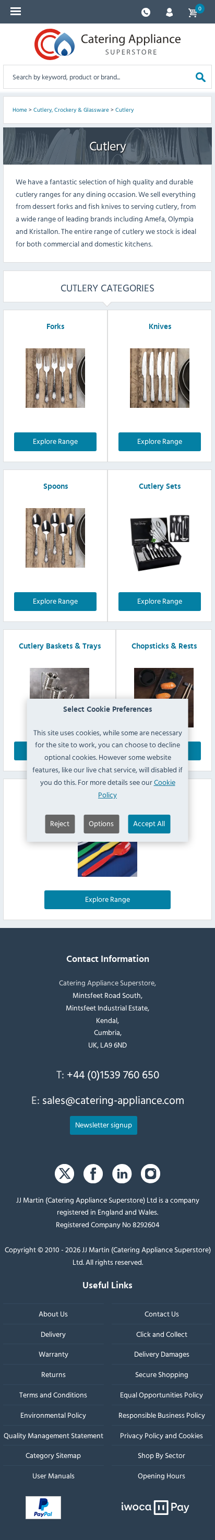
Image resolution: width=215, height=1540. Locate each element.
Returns (53, 1374)
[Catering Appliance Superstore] (107, 44)
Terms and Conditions (53, 1394)
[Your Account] (169, 11)
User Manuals (53, 1475)
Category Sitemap (53, 1455)
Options (101, 823)
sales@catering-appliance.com (113, 1100)
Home (20, 109)
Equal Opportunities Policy (161, 1394)
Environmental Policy (53, 1414)
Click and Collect (161, 1334)
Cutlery (124, 109)
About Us (53, 1313)
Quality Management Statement (53, 1435)
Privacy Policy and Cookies (161, 1435)
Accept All (149, 823)
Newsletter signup (103, 1124)
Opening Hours (161, 1475)
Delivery (53, 1334)
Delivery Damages (161, 1354)
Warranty (53, 1354)
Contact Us (162, 1313)
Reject (59, 823)
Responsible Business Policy (161, 1414)
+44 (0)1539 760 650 (113, 1074)
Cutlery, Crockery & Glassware (71, 109)
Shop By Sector (161, 1455)
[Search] (200, 76)
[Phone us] (145, 11)
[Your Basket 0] (192, 11)
